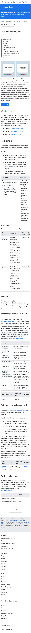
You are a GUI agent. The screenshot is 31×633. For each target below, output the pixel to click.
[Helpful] (11, 24)
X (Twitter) (4, 566)
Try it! (5, 104)
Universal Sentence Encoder (4, 467)
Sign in (27, 2)
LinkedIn (3, 563)
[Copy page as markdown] (8, 34)
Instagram (4, 561)
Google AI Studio (5, 584)
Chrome (3, 579)
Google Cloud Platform (7, 613)
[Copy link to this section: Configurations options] (20, 226)
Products (8, 21)
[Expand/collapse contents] (10, 39)
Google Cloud (4, 589)
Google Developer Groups (7, 540)
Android (3, 576)
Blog (2, 556)
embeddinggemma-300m (8, 321)
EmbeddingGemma (6, 490)
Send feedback (7, 28)
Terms (3, 625)
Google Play (4, 592)
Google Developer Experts (8, 543)
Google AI (3, 616)
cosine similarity (9, 166)
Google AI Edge (7, 7)
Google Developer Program (8, 538)
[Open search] (23, 2)
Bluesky (3, 558)
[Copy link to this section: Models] (9, 297)
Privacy (8, 625)
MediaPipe (25, 21)
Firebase (3, 581)
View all (3, 594)
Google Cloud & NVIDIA (7, 548)
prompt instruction (18, 338)
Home (2, 21)
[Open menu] (2, 2)
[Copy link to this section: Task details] (13, 141)
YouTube (3, 569)
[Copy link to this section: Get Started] (13, 111)
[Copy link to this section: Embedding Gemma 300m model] (3, 316)
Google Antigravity (6, 586)
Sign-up (9, 14)
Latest (25, 398)
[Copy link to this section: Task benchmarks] (18, 476)
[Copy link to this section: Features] (9, 152)
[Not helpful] (14, 24)
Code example (15, 128)
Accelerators (4, 546)
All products (4, 618)
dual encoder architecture (19, 411)
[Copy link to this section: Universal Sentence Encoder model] (3, 407)
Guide (21, 128)
